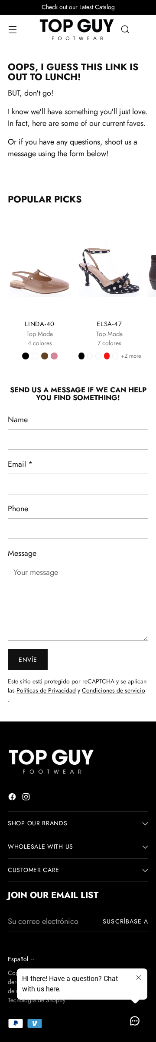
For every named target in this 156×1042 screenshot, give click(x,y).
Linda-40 (40, 324)
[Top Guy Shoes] (77, 29)
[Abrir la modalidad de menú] (12, 29)
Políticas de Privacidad (46, 690)
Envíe (28, 659)
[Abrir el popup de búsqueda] (125, 29)
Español (18, 959)
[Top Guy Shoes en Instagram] (27, 798)
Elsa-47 (109, 324)
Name (18, 419)
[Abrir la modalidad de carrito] (144, 29)
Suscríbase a (125, 921)
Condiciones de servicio (113, 690)
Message (22, 553)
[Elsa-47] (109, 264)
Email (20, 464)
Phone (18, 508)
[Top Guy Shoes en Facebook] (13, 798)
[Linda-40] (40, 264)
